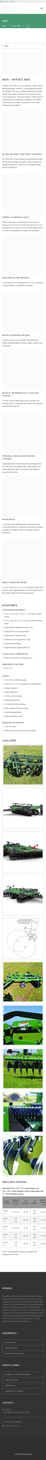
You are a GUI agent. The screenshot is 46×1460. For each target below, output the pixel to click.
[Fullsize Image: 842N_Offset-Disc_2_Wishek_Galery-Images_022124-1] (23, 851)
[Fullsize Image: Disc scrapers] (23, 1155)
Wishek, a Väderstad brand (18, 1374)
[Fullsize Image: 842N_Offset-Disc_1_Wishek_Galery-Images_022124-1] (23, 808)
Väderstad (10, 1385)
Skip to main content (7, 1)
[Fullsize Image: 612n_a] (23, 981)
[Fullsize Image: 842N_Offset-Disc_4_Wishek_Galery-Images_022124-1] (23, 764)
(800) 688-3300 (16, 1422)
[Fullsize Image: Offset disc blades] (23, 1068)
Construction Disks (14, 1354)
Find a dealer (11, 1380)
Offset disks (11, 1342)
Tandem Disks (11, 1348)
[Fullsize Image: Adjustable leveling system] (23, 1025)
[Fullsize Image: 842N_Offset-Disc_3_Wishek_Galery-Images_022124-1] (23, 895)
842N (6, 46)
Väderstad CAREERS (14, 1391)
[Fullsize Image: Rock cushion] (23, 1112)
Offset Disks (27, 12)
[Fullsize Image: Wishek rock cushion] (23, 938)
